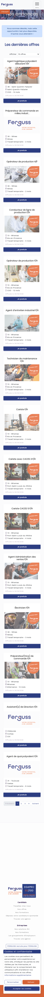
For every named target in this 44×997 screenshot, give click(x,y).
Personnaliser (13, 982)
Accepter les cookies (22, 989)
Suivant (35, 803)
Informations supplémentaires (18, 975)
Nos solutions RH (22, 929)
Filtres (4, 12)
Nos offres (22, 909)
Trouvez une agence (22, 919)
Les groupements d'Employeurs (22, 935)
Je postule (22, 101)
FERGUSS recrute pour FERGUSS (22, 946)
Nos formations (22, 912)
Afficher (12, 54)
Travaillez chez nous (22, 906)
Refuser (31, 982)
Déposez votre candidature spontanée (22, 916)
